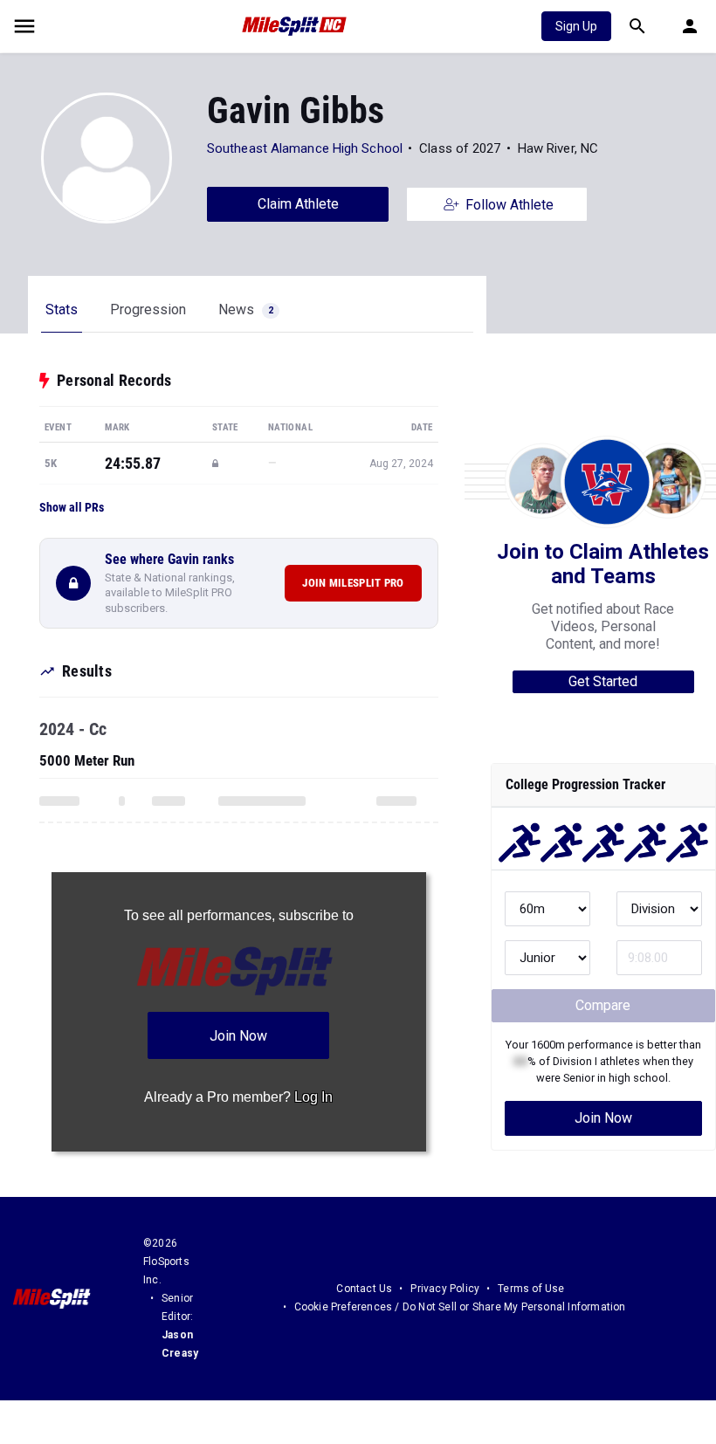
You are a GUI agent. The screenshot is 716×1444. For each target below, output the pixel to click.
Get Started (602, 681)
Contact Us (364, 1288)
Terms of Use (531, 1288)
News (245, 309)
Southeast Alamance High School (305, 148)
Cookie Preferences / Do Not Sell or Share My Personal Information (460, 1307)
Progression (148, 309)
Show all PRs (71, 507)
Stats (61, 309)
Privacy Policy (444, 1288)
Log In (313, 1097)
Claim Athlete (298, 204)
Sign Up (576, 26)
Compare (602, 1005)
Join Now (603, 1118)
